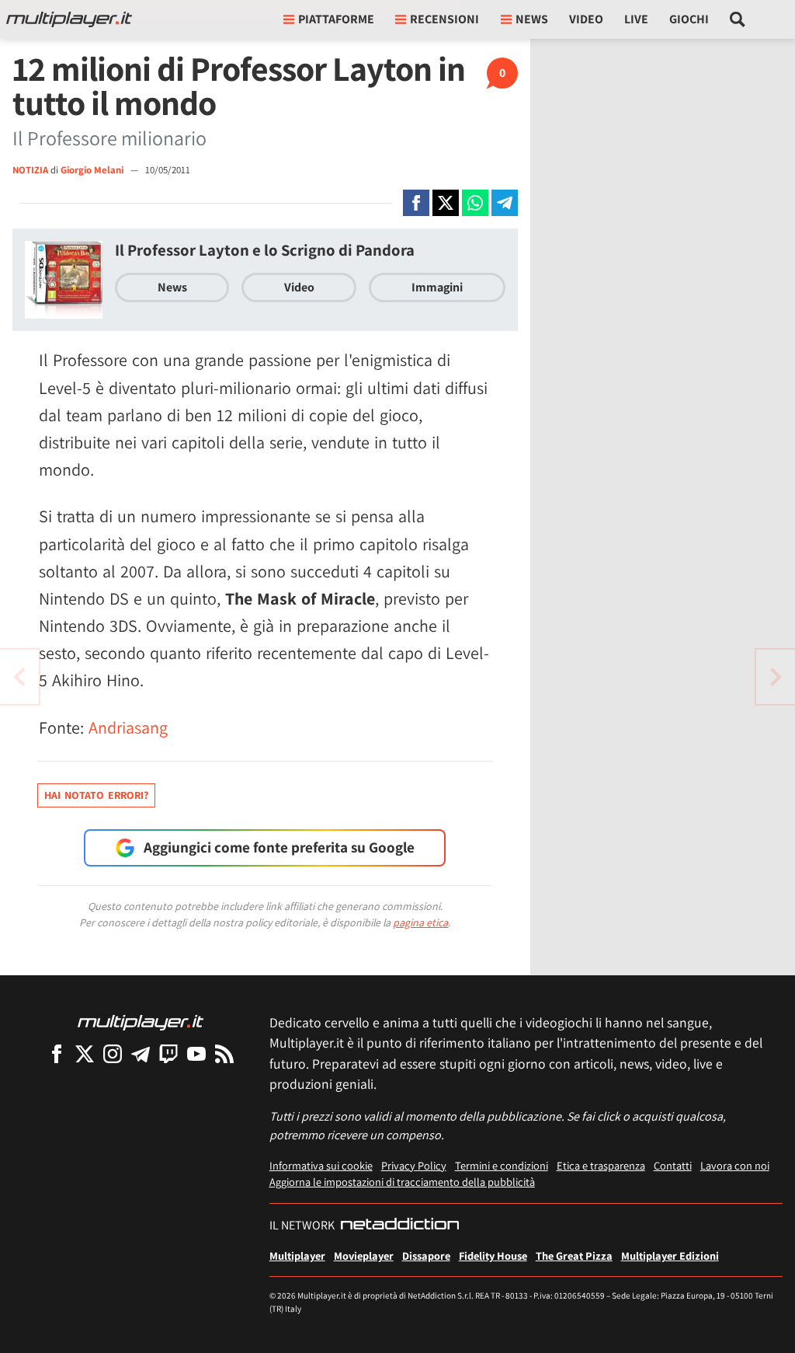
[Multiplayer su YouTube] (196, 1053)
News (172, 287)
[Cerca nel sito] (738, 19)
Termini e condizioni (501, 1165)
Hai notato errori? (96, 795)
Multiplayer (297, 1255)
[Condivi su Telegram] (504, 203)
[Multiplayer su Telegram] (140, 1053)
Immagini (437, 287)
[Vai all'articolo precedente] (775, 677)
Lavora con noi (734, 1165)
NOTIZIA (30, 169)
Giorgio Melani (93, 169)
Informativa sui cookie (321, 1165)
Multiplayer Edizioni (670, 1255)
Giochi (689, 19)
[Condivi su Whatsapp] (475, 203)
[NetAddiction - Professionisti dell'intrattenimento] (400, 1225)
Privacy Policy (413, 1165)
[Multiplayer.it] (69, 19)
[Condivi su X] (445, 203)
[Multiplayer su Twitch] (168, 1053)
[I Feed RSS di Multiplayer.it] (224, 1053)
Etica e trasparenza (601, 1165)
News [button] (532, 19)
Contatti (673, 1165)
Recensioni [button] (444, 19)
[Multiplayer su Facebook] (56, 1053)
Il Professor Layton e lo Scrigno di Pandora (265, 249)
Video (586, 19)
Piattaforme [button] (336, 19)
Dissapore (426, 1255)
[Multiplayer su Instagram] (112, 1053)
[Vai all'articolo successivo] (19, 677)
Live (636, 19)
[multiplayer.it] (140, 1021)
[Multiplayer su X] (84, 1053)
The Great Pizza (574, 1255)
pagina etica (420, 922)
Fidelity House (493, 1255)
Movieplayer (364, 1255)
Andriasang (128, 727)
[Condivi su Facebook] (416, 203)
